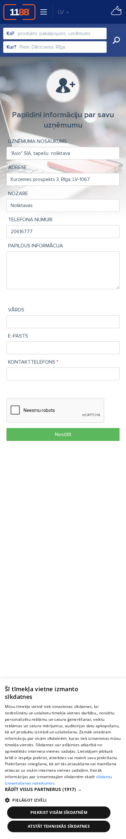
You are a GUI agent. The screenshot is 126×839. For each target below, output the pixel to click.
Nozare (18, 193)
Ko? (10, 33)
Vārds (16, 310)
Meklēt (116, 40)
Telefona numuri (30, 220)
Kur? (11, 47)
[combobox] (55, 33)
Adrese (17, 167)
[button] (63, 789)
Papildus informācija (35, 246)
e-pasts (18, 336)
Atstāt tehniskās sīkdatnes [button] (59, 826)
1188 (19, 12)
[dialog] (63, 758)
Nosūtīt (63, 434)
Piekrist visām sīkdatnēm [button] (59, 812)
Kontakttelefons (31, 362)
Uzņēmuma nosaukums (37, 141)
